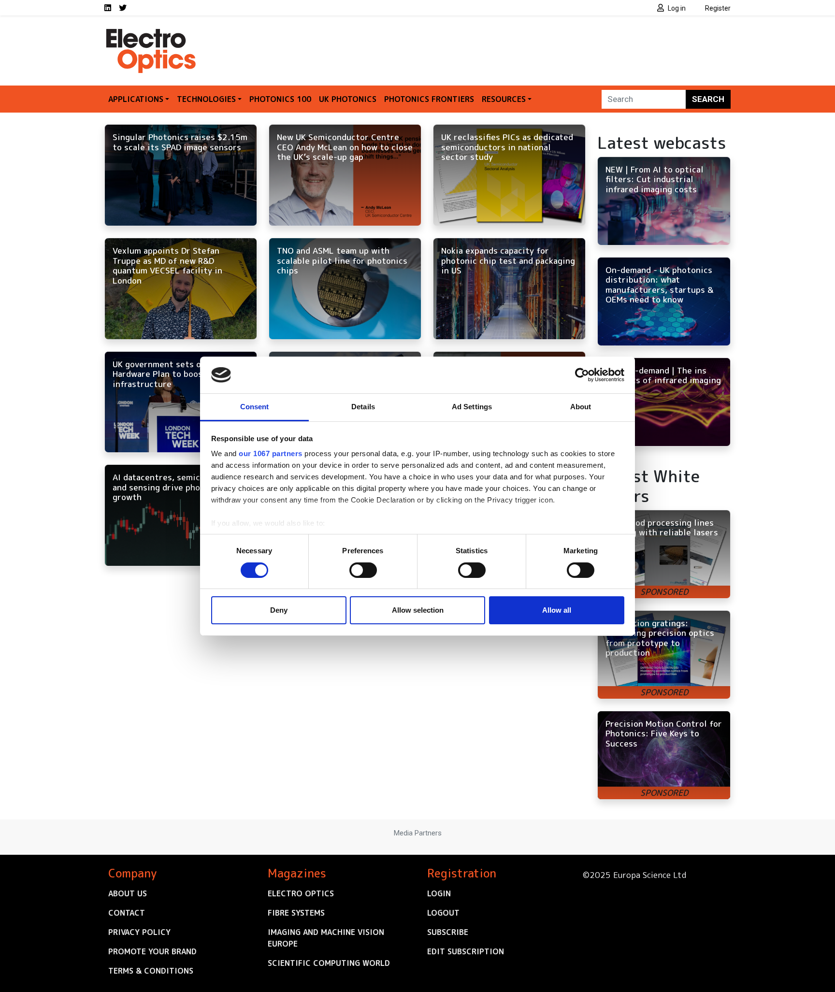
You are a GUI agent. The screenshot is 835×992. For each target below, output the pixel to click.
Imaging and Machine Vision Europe (326, 938)
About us (127, 893)
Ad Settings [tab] (472, 407)
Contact (126, 912)
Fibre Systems (296, 912)
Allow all (556, 610)
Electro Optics (301, 893)
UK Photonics (347, 99)
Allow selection (418, 610)
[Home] (151, 33)
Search (708, 99)
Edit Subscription (465, 951)
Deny (279, 610)
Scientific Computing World (329, 963)
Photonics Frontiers (429, 99)
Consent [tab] (254, 407)
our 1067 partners (270, 453)
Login (439, 893)
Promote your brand (152, 951)
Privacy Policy (139, 932)
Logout (443, 912)
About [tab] (580, 407)
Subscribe (447, 932)
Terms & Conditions (150, 970)
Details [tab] (363, 407)
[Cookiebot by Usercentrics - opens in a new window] (582, 375)
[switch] (363, 570)
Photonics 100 (280, 99)
